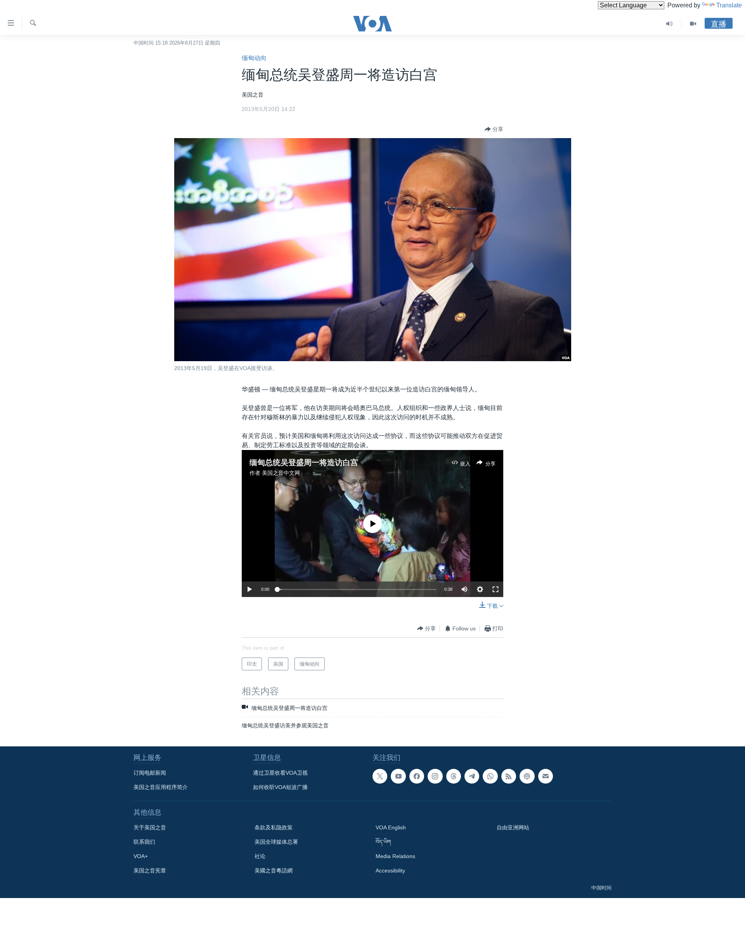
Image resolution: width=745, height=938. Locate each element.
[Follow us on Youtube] (398, 776)
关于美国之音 (149, 827)
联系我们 (144, 842)
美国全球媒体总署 (276, 842)
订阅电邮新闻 (149, 773)
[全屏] (495, 589)
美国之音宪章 (149, 870)
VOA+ (140, 856)
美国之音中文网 (281, 473)
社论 (260, 856)
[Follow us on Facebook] (416, 776)
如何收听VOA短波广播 (280, 787)
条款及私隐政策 (274, 827)
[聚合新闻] (508, 776)
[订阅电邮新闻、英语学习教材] (545, 776)
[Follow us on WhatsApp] (490, 776)
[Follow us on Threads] (453, 776)
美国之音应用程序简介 (160, 787)
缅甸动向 (254, 58)
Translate (729, 5)
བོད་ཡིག (383, 842)
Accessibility (390, 870)
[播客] (527, 776)
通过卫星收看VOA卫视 (280, 773)
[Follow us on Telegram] (471, 776)
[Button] (494, 129)
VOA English (391, 827)
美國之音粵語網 (274, 870)
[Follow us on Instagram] (435, 776)
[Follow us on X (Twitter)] (379, 776)
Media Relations (395, 856)
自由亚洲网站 (513, 827)
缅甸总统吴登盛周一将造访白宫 (303, 462)
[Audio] (669, 23)
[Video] (693, 23)
